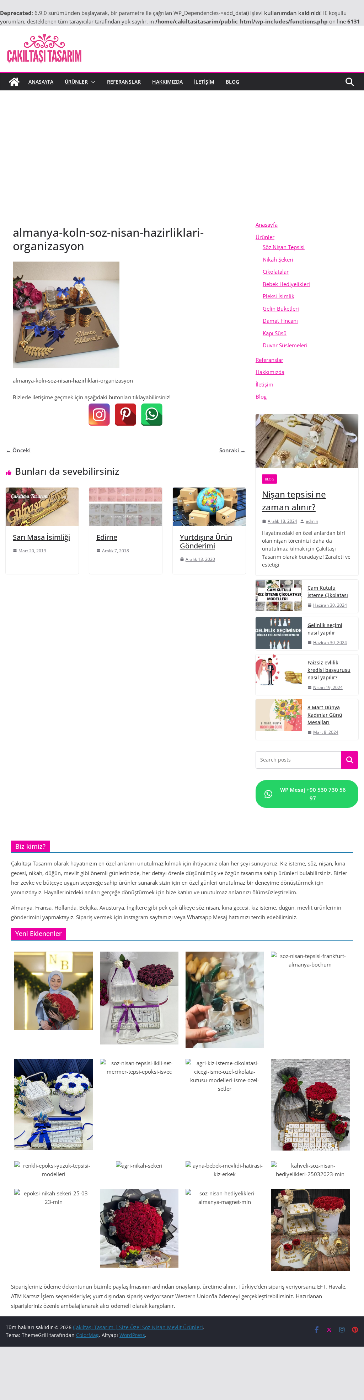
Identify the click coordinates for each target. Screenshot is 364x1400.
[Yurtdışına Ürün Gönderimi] (209, 491)
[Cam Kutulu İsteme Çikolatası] (279, 596)
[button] (92, 82)
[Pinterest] (125, 414)
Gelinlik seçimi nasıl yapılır (324, 629)
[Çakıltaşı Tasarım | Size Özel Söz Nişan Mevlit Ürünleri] (14, 81)
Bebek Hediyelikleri (286, 284)
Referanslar (124, 81)
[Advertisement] (182, 144)
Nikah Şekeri (278, 259)
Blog (232, 81)
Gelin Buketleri (281, 308)
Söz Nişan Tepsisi (284, 247)
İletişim (204, 81)
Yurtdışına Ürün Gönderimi (206, 541)
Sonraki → (232, 450)
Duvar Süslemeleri (285, 345)
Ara (350, 760)
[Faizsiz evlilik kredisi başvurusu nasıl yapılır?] (279, 674)
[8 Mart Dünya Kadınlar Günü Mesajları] (279, 719)
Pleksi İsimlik (278, 296)
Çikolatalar (276, 271)
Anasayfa (40, 81)
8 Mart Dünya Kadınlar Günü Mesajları (324, 715)
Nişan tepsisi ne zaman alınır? (294, 500)
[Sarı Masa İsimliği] (42, 491)
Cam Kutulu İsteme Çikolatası (327, 591)
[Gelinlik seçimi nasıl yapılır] (279, 633)
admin (312, 521)
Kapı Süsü (275, 333)
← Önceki (18, 450)
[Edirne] (125, 491)
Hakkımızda (167, 81)
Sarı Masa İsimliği (41, 537)
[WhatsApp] (151, 414)
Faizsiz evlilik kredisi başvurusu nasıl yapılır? (328, 670)
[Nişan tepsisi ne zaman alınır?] (307, 441)
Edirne (106, 537)
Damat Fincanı (280, 320)
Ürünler (76, 81)
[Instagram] (99, 414)
